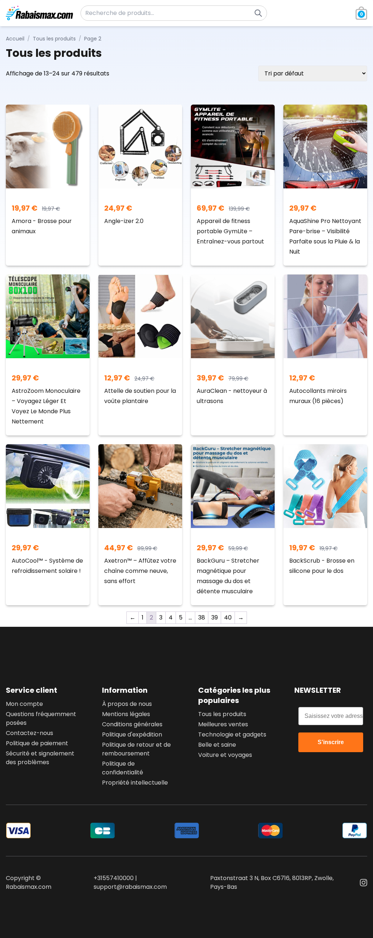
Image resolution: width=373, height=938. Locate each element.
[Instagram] (363, 882)
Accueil (15, 38)
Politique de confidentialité (122, 768)
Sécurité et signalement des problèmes (40, 757)
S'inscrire (331, 742)
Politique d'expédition (132, 734)
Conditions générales (132, 724)
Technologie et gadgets (232, 734)
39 (214, 617)
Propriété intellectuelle (135, 782)
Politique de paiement (37, 743)
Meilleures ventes (223, 724)
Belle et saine (217, 744)
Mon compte (24, 704)
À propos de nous (127, 704)
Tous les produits (54, 38)
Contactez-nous (29, 733)
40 (228, 617)
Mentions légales (126, 714)
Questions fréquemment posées (41, 718)
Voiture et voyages (225, 755)
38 (201, 617)
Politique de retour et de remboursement (136, 749)
